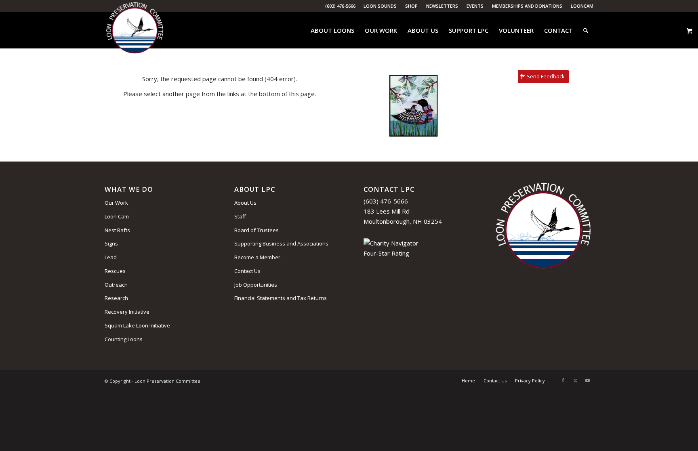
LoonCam (582, 6)
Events (475, 6)
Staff (240, 216)
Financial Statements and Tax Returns (280, 298)
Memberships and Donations (527, 6)
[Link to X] (575, 380)
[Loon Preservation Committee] (135, 30)
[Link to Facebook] (563, 380)
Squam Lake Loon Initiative (137, 325)
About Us (245, 202)
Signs (111, 243)
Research (116, 298)
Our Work (116, 202)
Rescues (115, 271)
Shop (411, 6)
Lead (111, 257)
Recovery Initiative (127, 311)
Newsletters (442, 6)
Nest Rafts (117, 230)
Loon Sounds (380, 6)
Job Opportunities (255, 284)
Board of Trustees (256, 230)
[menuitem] (380, 6)
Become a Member (257, 257)
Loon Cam (117, 216)
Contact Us (247, 271)
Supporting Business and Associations (281, 243)
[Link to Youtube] (587, 380)
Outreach (116, 284)
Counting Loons (124, 339)
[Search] (585, 30)
